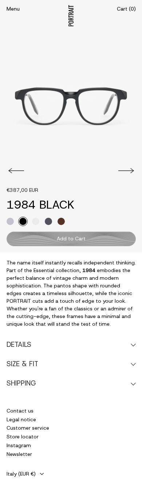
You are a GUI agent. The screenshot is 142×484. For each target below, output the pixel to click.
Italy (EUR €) (21, 474)
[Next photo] (127, 171)
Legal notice (21, 419)
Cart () (126, 8)
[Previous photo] (15, 171)
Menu (13, 8)
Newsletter (19, 454)
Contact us (20, 410)
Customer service (28, 428)
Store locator (23, 436)
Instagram (19, 445)
